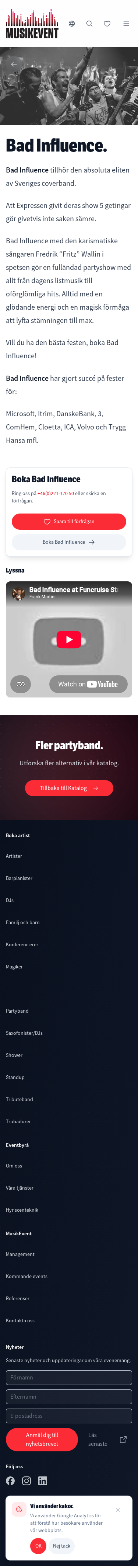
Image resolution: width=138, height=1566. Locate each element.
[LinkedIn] (43, 1482)
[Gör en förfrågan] (107, 23)
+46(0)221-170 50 (56, 493)
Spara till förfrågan (74, 521)
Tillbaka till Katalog (63, 788)
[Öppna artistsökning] (89, 23)
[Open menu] (126, 23)
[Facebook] (11, 1482)
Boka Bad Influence (64, 542)
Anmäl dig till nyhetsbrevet (42, 1439)
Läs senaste (97, 1439)
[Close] (118, 1510)
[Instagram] (27, 1482)
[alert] (69, 1528)
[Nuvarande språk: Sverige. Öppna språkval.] (72, 23)
